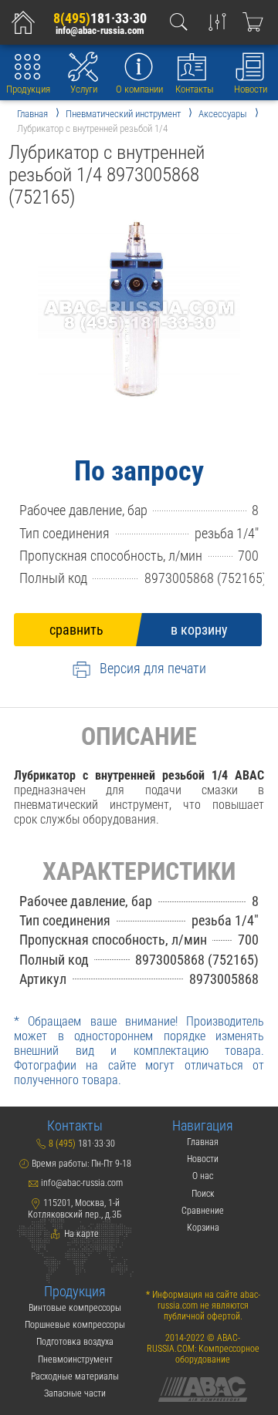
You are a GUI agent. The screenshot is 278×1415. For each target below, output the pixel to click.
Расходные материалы (75, 1376)
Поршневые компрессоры (75, 1324)
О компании (139, 89)
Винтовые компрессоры (75, 1307)
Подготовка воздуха (75, 1341)
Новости (250, 89)
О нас (202, 1176)
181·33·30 (100, 18)
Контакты (194, 89)
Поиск (203, 1193)
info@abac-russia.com (100, 30)
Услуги (83, 89)
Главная (203, 1142)
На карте (80, 1233)
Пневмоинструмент (75, 1359)
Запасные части (75, 1393)
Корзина (203, 1227)
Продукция (28, 89)
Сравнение (202, 1210)
